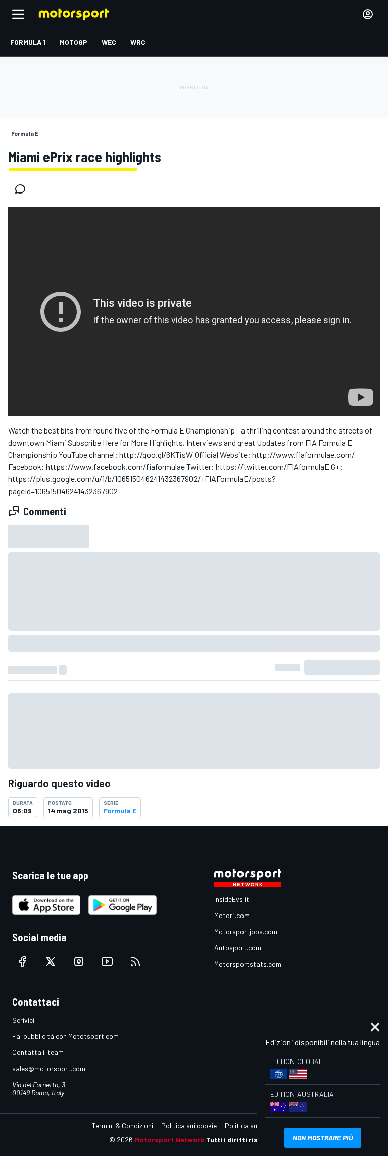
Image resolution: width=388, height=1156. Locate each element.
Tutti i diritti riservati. (242, 1139)
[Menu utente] (368, 14)
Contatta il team (38, 1052)
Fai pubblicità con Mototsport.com (65, 1036)
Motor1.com (232, 915)
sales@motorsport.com (48, 1068)
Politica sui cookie (189, 1125)
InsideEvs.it (231, 899)
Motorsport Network (169, 1139)
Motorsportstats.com (247, 963)
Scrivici (23, 1020)
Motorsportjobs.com (245, 931)
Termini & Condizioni (122, 1125)
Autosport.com (237, 947)
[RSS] (135, 961)
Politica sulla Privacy (256, 1125)
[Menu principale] (18, 14)
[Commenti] (23, 189)
